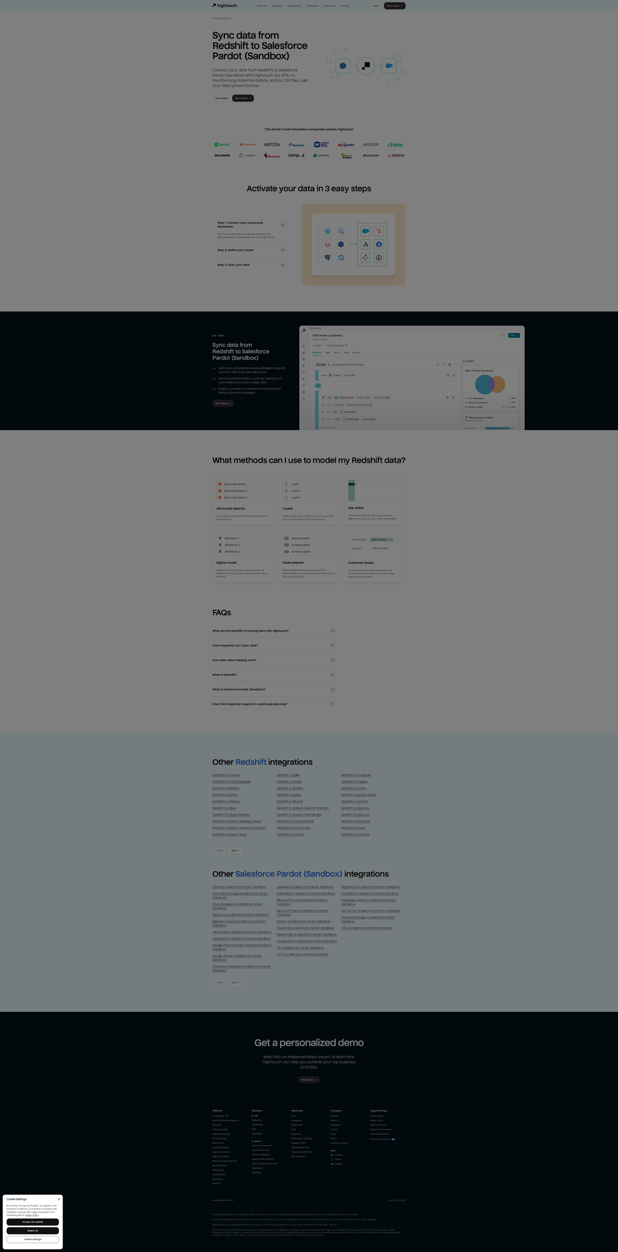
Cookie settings (33, 1239)
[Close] (58, 1199)
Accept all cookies (32, 1222)
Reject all (33, 1230)
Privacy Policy (32, 1215)
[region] (33, 1222)
